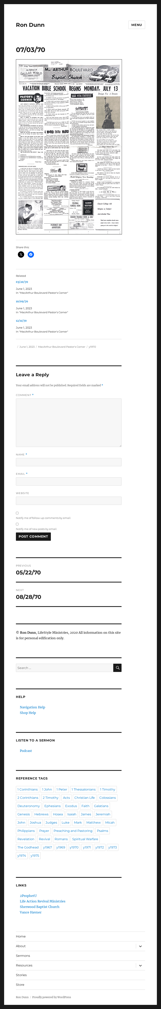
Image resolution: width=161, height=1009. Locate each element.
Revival (44, 839)
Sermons (23, 956)
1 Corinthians (27, 789)
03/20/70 (22, 282)
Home (21, 936)
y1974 (21, 856)
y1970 (92, 346)
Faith (85, 806)
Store (20, 985)
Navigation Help (32, 707)
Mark (78, 822)
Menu (136, 25)
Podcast (26, 751)
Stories (21, 975)
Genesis (23, 814)
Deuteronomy (28, 806)
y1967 (47, 847)
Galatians (101, 806)
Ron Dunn (30, 24)
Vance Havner (30, 912)
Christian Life (84, 798)
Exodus (71, 806)
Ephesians (52, 806)
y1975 (35, 856)
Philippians (26, 831)
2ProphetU (28, 896)
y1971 (87, 847)
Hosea (58, 814)
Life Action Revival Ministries (42, 901)
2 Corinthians (27, 798)
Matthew (93, 822)
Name (21, 454)
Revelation (25, 839)
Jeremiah (103, 814)
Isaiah (71, 814)
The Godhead (28, 847)
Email (22, 474)
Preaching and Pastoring (73, 831)
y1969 (60, 847)
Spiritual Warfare (85, 839)
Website (22, 493)
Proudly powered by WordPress (51, 997)
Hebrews (41, 814)
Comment (25, 395)
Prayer (44, 831)
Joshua (35, 822)
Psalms (102, 831)
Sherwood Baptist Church (39, 907)
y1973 (112, 847)
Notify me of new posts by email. (36, 529)
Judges (51, 822)
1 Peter (62, 789)
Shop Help (28, 713)
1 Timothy (107, 789)
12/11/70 (21, 320)
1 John (47, 789)
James (86, 814)
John (21, 822)
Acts (66, 798)
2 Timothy (51, 798)
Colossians (107, 798)
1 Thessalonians (84, 789)
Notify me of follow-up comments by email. (43, 517)
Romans (61, 839)
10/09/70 (22, 301)
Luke (66, 822)
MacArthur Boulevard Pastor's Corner (61, 346)
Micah (110, 822)
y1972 (99, 847)
